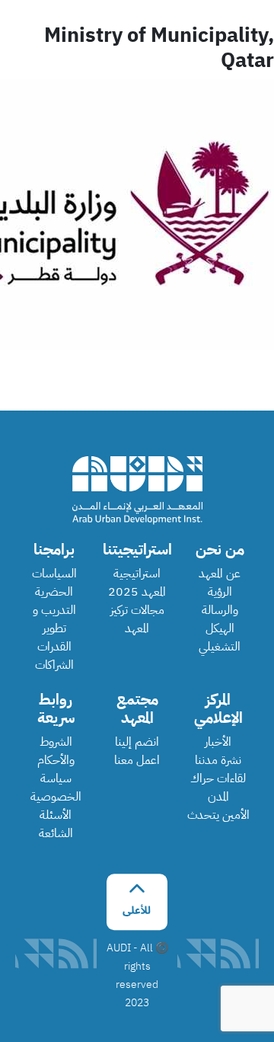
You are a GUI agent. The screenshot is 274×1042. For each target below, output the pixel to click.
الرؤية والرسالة (220, 601)
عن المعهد (220, 573)
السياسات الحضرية (54, 582)
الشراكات (54, 665)
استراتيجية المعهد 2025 (137, 582)
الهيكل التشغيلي (220, 637)
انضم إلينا (137, 742)
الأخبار (218, 742)
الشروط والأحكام (56, 751)
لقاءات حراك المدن (218, 787)
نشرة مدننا (218, 760)
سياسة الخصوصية (55, 787)
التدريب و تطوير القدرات (54, 628)
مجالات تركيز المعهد (137, 619)
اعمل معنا (137, 760)
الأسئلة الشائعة (56, 824)
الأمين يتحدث (218, 815)
